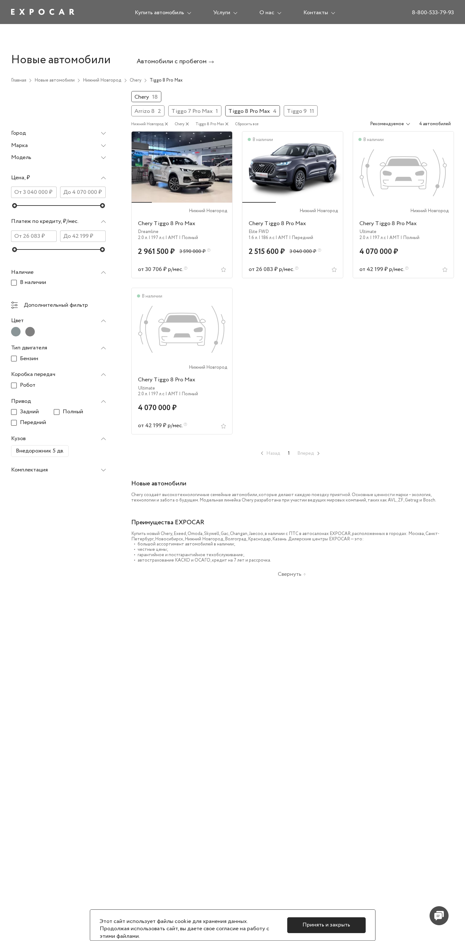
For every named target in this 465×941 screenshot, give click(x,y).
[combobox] (58, 133)
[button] (58, 179)
